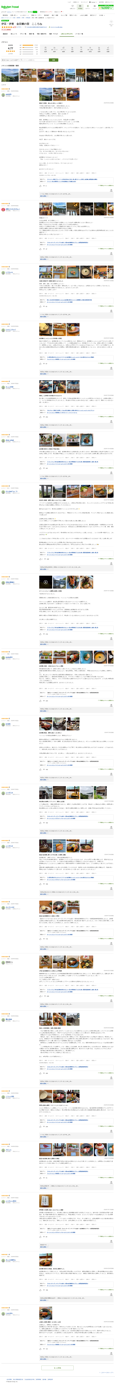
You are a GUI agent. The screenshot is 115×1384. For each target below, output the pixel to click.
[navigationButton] (110, 74)
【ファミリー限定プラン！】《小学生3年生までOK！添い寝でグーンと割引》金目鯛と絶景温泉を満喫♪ (72, 179)
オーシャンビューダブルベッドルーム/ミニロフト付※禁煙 (61, 818)
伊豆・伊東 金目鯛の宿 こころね (21, 23)
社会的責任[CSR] (29, 1379)
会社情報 (9, 1379)
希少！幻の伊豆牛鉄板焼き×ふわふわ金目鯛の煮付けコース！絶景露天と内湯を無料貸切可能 (69, 300)
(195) (41, 34)
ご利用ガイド (76, 2)
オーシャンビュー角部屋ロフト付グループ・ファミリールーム (62, 412)
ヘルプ (69, 2)
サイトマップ (84, 2)
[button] (10, 75)
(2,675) (67, 34)
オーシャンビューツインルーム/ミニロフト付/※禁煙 (59, 244)
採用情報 (38, 1379)
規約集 (44, 1379)
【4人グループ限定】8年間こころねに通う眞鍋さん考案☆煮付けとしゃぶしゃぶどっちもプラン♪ (70, 410)
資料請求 (50, 1379)
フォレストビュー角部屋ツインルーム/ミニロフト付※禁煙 (61, 359)
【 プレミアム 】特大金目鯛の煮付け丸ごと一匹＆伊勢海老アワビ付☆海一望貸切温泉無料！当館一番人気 (72, 461)
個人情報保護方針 (18, 1379)
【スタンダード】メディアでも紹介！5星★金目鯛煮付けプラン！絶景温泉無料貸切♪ (67, 242)
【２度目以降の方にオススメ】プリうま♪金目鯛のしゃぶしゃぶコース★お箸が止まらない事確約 (70, 357)
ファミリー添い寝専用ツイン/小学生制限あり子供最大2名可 (61, 181)
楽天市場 (101, 2)
